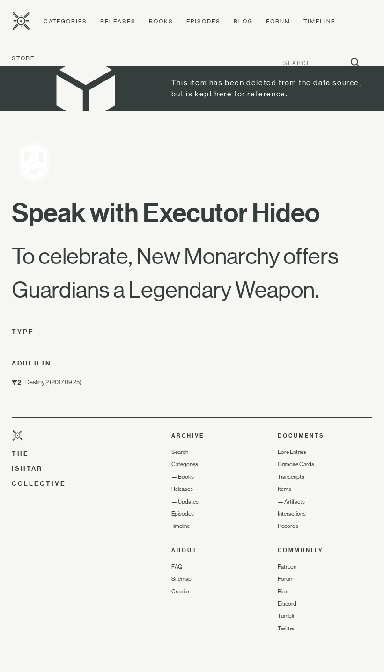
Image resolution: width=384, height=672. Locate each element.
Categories (65, 21)
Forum (278, 21)
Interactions (292, 514)
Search (179, 452)
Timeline (319, 21)
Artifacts (294, 501)
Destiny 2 (37, 382)
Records (288, 526)
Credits (180, 591)
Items (284, 489)
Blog (243, 21)
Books (161, 21)
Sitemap (181, 579)
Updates (188, 501)
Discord (287, 603)
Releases (118, 21)
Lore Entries (292, 452)
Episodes (203, 21)
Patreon (287, 566)
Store (23, 58)
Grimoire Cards (296, 464)
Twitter (286, 628)
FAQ (176, 566)
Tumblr (286, 616)
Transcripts (291, 477)
